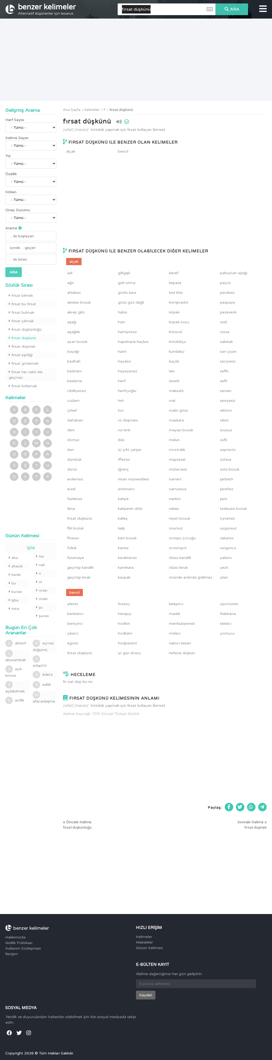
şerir (223, 499)
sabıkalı (226, 341)
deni (71, 430)
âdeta (44, 674)
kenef (173, 273)
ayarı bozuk (77, 341)
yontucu (227, 633)
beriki (16, 574)
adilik (43, 684)
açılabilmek (15, 688)
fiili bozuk (75, 528)
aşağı (71, 322)
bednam (74, 371)
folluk (71, 548)
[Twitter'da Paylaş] (240, 807)
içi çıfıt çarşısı (129, 449)
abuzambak (15, 656)
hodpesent (127, 643)
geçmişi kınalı (78, 577)
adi (70, 273)
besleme (74, 381)
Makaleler (144, 942)
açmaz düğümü (43, 646)
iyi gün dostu (129, 653)
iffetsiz (124, 459)
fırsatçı (124, 604)
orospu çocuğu (182, 538)
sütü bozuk (229, 469)
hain (121, 322)
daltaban (75, 420)
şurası (44, 616)
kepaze (175, 283)
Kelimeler (92, 110)
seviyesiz (227, 400)
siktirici (226, 410)
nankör (175, 499)
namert (175, 479)
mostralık (177, 449)
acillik (16, 700)
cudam (73, 400)
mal (172, 400)
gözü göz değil (131, 302)
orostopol (177, 548)
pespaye (227, 302)
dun (70, 449)
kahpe (123, 499)
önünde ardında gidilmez (190, 577)
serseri (225, 391)
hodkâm (125, 633)
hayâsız (124, 361)
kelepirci (176, 604)
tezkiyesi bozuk (233, 508)
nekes (174, 508)
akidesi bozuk (79, 302)
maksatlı (176, 391)
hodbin (124, 623)
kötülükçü (177, 341)
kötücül (175, 332)
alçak (70, 151)
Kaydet (145, 995)
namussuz (177, 489)
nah (42, 565)
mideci (175, 633)
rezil (223, 322)
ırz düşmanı (128, 420)
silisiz (224, 420)
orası (43, 590)
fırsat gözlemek (25, 363)
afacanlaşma (44, 698)
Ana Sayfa (71, 110)
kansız (123, 548)
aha (14, 557)
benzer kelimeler (47, 9)
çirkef (72, 410)
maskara (176, 420)
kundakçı (176, 351)
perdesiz (227, 292)
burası (16, 591)
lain (172, 371)
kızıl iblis (176, 292)
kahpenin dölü (130, 508)
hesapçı (124, 613)
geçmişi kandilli (80, 567)
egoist (72, 643)
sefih (224, 371)
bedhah (73, 361)
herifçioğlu (127, 391)
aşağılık (73, 332)
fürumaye (75, 557)
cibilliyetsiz (76, 391)
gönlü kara (127, 292)
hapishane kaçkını (133, 341)
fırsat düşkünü (121, 110)
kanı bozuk (127, 538)
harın (122, 351)
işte (31, 547)
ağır (70, 283)
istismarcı (126, 489)
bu (13, 583)
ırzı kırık (124, 430)
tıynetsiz (227, 518)
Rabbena (228, 613)
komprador (179, 302)
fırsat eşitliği (22, 355)
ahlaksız (74, 292)
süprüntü (228, 449)
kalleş (123, 518)
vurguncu (228, 548)
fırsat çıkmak (22, 321)
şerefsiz (226, 489)
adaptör (40, 662)
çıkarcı (72, 633)
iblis (121, 440)
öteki (43, 599)
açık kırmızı (13, 672)
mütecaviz (178, 469)
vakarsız (227, 538)
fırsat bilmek (22, 295)
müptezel (177, 459)
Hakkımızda (15, 937)
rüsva (224, 332)
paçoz (225, 283)
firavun (73, 538)
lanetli (174, 381)
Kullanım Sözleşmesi (23, 948)
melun (174, 440)
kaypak (124, 577)
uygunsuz (228, 528)
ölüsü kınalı (178, 567)
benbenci (75, 613)
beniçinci (75, 623)
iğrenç (123, 469)
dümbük (74, 459)
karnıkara (126, 567)
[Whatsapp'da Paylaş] (251, 807)
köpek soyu (179, 322)
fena (71, 508)
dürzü (72, 469)
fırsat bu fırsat (23, 304)
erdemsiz (75, 479)
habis (122, 312)
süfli (223, 440)
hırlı (121, 400)
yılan (224, 577)
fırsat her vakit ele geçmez (25, 375)
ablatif (17, 643)
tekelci (225, 623)
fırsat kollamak (24, 386)
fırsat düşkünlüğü (26, 329)
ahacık (17, 566)
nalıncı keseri (180, 643)
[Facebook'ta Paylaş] (229, 807)
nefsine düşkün (182, 653)
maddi (174, 613)
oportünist (229, 604)
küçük (174, 361)
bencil (123, 151)
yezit (224, 567)
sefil (223, 381)
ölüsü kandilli (180, 557)
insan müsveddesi (133, 479)
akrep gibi (75, 312)
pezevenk (228, 312)
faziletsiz (74, 499)
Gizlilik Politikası (18, 943)
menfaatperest (182, 623)
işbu (15, 600)
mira (15, 608)
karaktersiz (127, 557)
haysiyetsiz (127, 371)
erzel (71, 489)
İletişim (11, 954)
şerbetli (226, 479)
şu (41, 607)
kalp (121, 528)
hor (121, 410)
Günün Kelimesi (149, 948)
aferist (72, 604)
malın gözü (178, 410)
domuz (73, 440)
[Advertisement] (136, 60)
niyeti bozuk (179, 518)
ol (40, 582)
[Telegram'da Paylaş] (262, 807)
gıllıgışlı (124, 273)
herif (122, 381)
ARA (234, 9)
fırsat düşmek (23, 346)
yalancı (226, 557)
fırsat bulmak (22, 312)
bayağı (73, 351)
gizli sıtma (126, 283)
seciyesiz (228, 361)
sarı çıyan (228, 351)
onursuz (176, 528)
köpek (174, 312)
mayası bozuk (181, 430)
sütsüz (225, 459)
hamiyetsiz (127, 332)
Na (41, 556)
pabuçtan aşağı (233, 273)
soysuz (226, 430)
